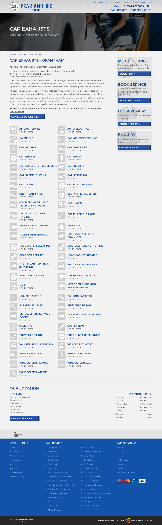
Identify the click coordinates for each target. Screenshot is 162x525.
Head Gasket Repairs (57, 493)
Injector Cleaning (55, 497)
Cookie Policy (18, 477)
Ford (121, 456)
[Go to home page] (31, 6)
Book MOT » (127, 73)
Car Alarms (53, 456)
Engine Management (57, 481)
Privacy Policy (18, 472)
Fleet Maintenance (92, 481)
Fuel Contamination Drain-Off (61, 485)
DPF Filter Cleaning (92, 477)
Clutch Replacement (57, 472)
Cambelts (52, 452)
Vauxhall (123, 464)
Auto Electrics (89, 447)
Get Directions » (23, 418)
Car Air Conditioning (92, 452)
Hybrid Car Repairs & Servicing (97, 493)
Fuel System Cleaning (93, 485)
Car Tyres (52, 468)
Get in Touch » (129, 147)
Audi (121, 447)
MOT (50, 502)
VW (120, 468)
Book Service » (129, 100)
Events (136, 2)
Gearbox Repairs (90, 489)
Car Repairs (118, 10)
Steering (87, 502)
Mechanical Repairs (92, 497)
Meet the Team (115, 2)
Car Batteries (89, 456)
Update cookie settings (18, 522)
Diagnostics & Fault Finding (60, 477)
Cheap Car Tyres (90, 468)
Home (94, 2)
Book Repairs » (129, 124)
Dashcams (88, 472)
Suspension (53, 506)
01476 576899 (129, 6)
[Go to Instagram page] (151, 6)
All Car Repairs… (55, 510)
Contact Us (146, 2)
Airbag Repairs (54, 447)
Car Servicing (140, 10)
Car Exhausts (89, 460)
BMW (121, 452)
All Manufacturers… (127, 472)
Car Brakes (53, 460)
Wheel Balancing (91, 506)
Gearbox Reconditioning (59, 489)
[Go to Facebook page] (148, 6)
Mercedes (123, 460)
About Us (103, 2)
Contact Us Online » (25, 116)
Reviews (127, 2)
